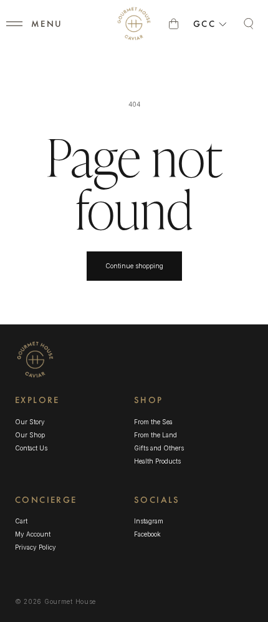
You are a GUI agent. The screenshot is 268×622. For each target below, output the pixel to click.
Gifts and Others (159, 448)
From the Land (155, 435)
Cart (21, 521)
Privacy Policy (35, 547)
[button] (14, 24)
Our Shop (30, 435)
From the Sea (153, 421)
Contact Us (31, 448)
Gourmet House (70, 601)
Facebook (147, 534)
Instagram (148, 521)
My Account (32, 534)
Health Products (157, 461)
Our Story (30, 421)
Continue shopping (134, 266)
